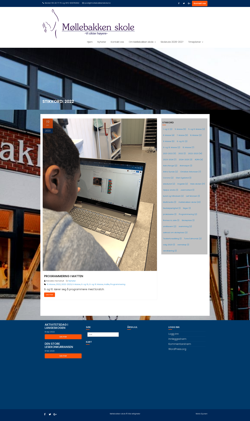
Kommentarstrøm (179, 344)
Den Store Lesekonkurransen (59, 345)
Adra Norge (170, 165)
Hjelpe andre (170, 190)
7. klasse (182, 135)
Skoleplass (188, 220)
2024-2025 (185, 159)
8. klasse (196, 135)
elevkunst (169, 183)
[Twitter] (184, 3)
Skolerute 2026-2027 (172, 42)
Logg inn (173, 334)
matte (107, 284)
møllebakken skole (190, 202)
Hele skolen (197, 183)
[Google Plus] (189, 3)
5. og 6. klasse (196, 129)
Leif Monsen (193, 196)
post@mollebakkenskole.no (98, 3)
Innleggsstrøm (177, 339)
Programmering (117, 284)
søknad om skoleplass (175, 232)
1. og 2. (167, 129)
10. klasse (51, 284)
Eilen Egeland (183, 177)
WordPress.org (177, 349)
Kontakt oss (200, 3)
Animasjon (186, 165)
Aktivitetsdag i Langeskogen (56, 326)
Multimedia (169, 202)
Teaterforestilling (172, 238)
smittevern (169, 226)
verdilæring (170, 250)
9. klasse (76, 284)
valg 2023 (169, 244)
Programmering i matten (63, 276)
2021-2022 (169, 153)
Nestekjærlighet (172, 208)
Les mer (49, 294)
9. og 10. (85, 284)
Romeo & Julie (171, 220)
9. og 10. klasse (96, 284)
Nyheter (101, 42)
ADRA (199, 159)
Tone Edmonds (193, 238)
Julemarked (187, 190)
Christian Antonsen (190, 171)
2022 (58, 284)
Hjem (90, 42)
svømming (185, 226)
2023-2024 (169, 159)
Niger (187, 208)
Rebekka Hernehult (55, 280)
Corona (168, 177)
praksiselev (169, 214)
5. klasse (180, 129)
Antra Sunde (170, 171)
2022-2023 (66, 284)
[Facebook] (178, 3)
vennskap (183, 244)
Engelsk (183, 183)
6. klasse (168, 135)
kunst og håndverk (173, 196)
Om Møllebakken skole (141, 42)
